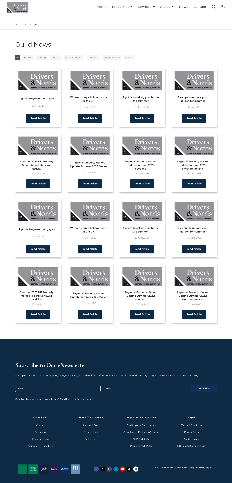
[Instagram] (109, 469)
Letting (41, 57)
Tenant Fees (90, 432)
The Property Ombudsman (141, 425)
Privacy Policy (84, 399)
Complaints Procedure (40, 446)
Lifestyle (55, 57)
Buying (28, 57)
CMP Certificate (141, 439)
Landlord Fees (91, 425)
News (183, 7)
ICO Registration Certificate (191, 446)
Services (144, 7)
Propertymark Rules (141, 446)
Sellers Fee (91, 439)
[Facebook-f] (96, 469)
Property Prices (111, 57)
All (17, 57)
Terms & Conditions (61, 399)
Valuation (40, 432)
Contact (199, 7)
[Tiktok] (129, 469)
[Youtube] (122, 469)
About (165, 7)
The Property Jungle (203, 468)
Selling (129, 57)
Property (93, 57)
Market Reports (74, 57)
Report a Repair (40, 439)
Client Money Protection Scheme (141, 432)
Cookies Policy (191, 439)
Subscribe (204, 388)
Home (102, 7)
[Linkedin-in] (116, 469)
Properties (120, 7)
